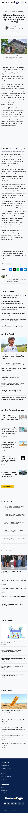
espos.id (3, 787)
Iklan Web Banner (6, 776)
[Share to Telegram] (25, 269)
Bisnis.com (4, 790)
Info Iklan (4, 779)
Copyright (4, 771)
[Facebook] (5, 803)
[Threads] (19, 803)
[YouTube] (15, 803)
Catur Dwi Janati (14, 26)
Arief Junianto (11, 276)
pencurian (23, 86)
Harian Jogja (5, 253)
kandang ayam (11, 171)
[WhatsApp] (23, 803)
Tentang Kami (5, 765)
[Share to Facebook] (10, 269)
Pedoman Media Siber (7, 768)
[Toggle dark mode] (26, 2)
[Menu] (2, 2)
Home (5, 11)
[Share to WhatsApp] (18, 269)
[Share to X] (14, 269)
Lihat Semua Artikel (7, 486)
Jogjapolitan (12, 11)
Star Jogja (4, 792)
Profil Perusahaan (6, 773)
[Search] (22, 2)
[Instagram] (12, 803)
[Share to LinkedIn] (21, 269)
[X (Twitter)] (8, 803)
